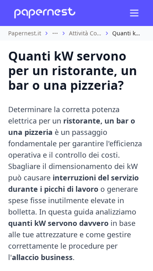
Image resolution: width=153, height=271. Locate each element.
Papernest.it (24, 33)
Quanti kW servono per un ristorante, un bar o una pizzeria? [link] (128, 33)
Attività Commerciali (85, 33)
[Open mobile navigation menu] (134, 13)
